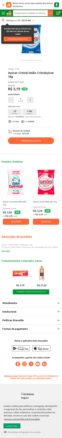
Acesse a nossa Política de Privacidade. (22, 419)
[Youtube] (37, 364)
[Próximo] (59, 198)
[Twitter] (31, 364)
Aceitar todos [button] (12, 426)
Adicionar (16, 222)
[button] (22, 432)
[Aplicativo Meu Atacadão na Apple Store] (41, 348)
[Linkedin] (44, 364)
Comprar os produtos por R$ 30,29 (31, 292)
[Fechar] (3, 4)
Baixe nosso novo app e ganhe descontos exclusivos (33, 4)
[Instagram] (24, 364)
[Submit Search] (50, 13)
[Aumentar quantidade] (30, 100)
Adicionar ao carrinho (31, 141)
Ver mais (6, 251)
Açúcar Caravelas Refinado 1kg (14, 203)
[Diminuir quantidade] (11, 100)
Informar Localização (17, 39)
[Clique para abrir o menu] (3, 13)
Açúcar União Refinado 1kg (45, 202)
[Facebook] (17, 364)
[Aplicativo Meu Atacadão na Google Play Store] (21, 348)
